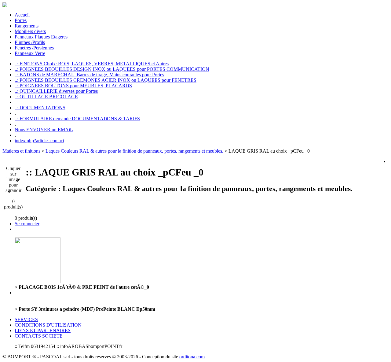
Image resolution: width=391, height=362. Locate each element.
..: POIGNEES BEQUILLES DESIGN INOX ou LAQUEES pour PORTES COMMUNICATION (112, 69)
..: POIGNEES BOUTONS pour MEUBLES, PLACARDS (73, 85)
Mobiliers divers (30, 31)
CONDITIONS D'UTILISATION (48, 325)
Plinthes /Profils (30, 42)
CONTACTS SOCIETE (39, 335)
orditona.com (192, 356)
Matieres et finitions (21, 151)
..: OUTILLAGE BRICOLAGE (46, 96)
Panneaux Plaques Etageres (41, 36)
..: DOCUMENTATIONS (40, 107)
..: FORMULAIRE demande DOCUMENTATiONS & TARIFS (77, 118)
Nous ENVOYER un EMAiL (44, 129)
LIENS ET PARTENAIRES (43, 330)
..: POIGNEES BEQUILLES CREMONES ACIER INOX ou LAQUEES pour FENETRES (105, 80)
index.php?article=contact (39, 140)
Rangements (26, 25)
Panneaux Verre (30, 53)
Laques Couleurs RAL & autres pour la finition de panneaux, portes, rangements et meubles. (134, 151)
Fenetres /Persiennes (34, 47)
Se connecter (27, 223)
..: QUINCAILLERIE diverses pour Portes (56, 91)
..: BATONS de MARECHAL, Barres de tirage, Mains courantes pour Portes (89, 74)
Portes (21, 20)
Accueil (22, 14)
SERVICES (26, 319)
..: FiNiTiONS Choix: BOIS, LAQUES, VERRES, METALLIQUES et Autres (92, 63)
